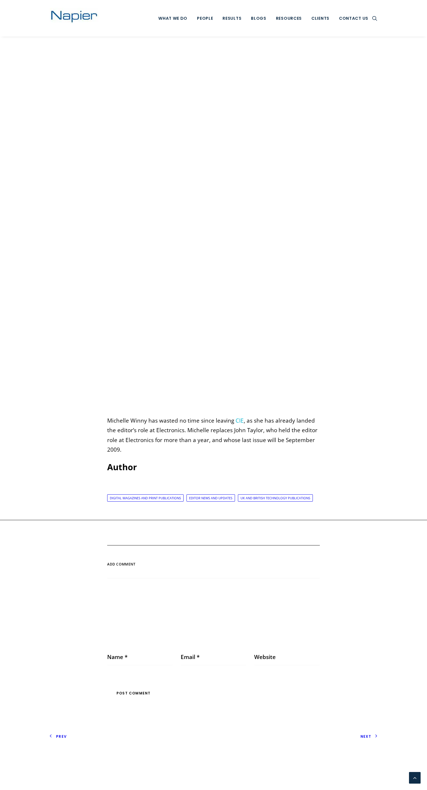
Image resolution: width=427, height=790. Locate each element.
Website (265, 657)
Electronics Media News (211, 227)
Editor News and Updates (210, 498)
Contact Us (353, 18)
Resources (289, 18)
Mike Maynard (266, 227)
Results (232, 18)
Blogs (258, 18)
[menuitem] (172, 18)
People (205, 18)
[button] (374, 18)
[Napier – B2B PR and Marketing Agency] (74, 18)
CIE (240, 420)
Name (117, 657)
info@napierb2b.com (350, 769)
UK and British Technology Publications (275, 498)
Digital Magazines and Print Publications (145, 498)
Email (190, 657)
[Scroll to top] (415, 777)
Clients (320, 18)
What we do (172, 18)
